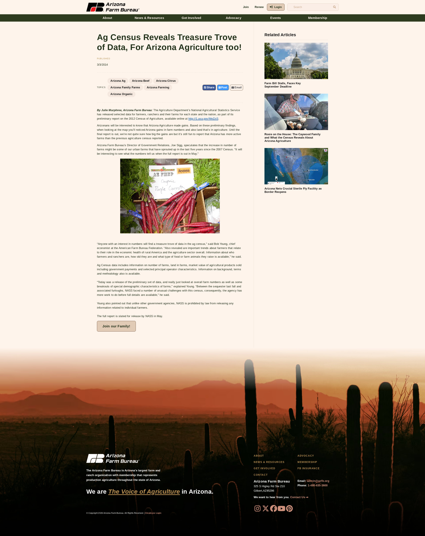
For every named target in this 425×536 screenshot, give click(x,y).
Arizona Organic (121, 94)
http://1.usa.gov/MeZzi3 (203, 118)
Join (246, 7)
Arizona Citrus (166, 80)
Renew (259, 7)
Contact (261, 475)
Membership (317, 18)
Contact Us (298, 497)
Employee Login (153, 513)
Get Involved (191, 18)
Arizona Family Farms (125, 87)
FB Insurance (309, 468)
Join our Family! (116, 326)
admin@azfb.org (318, 481)
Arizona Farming (158, 87)
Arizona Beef (140, 80)
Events (275, 18)
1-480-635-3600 (318, 485)
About (107, 18)
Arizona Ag (117, 80)
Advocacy (233, 18)
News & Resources (149, 18)
